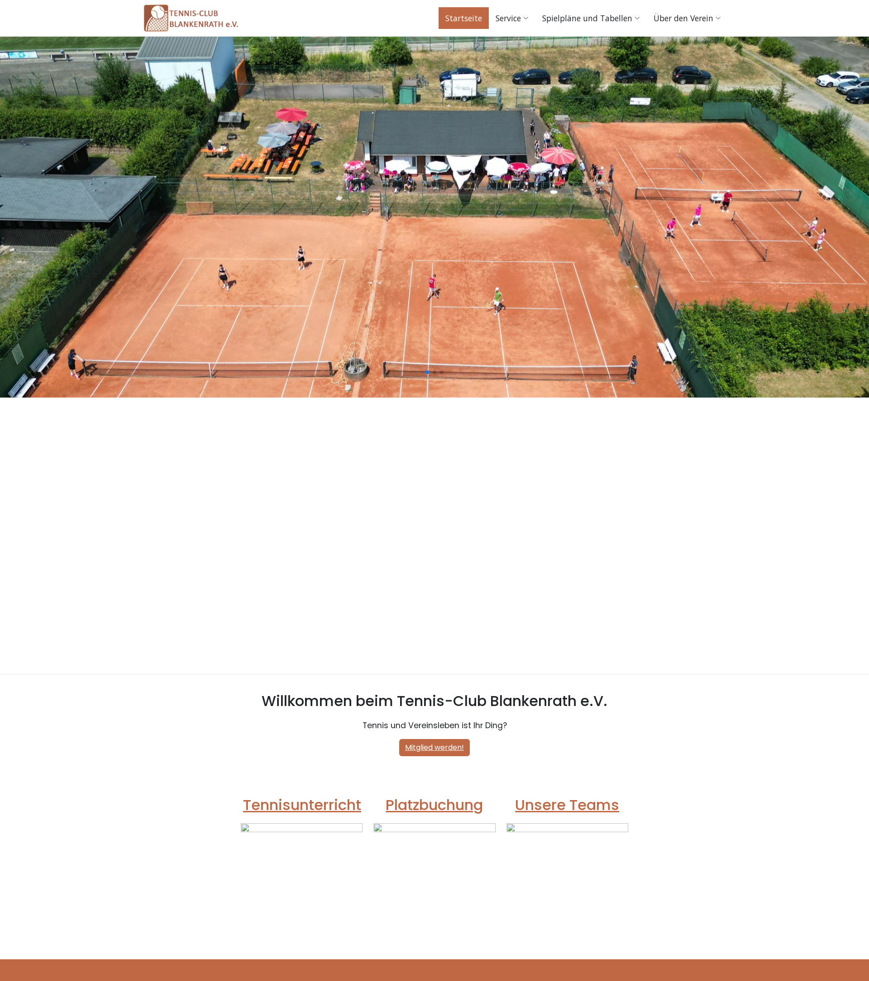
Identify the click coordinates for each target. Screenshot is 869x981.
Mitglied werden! (434, 747)
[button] (427, 402)
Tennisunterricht (302, 805)
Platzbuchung (434, 805)
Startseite (463, 18)
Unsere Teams (567, 805)
